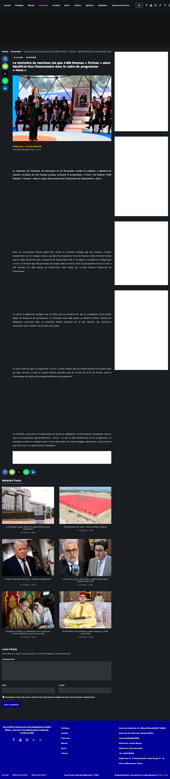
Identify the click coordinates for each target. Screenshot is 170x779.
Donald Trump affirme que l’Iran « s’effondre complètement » (28, 580)
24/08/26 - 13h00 (86, 637)
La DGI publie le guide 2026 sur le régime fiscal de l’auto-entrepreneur (28, 528)
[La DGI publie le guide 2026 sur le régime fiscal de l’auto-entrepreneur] (28, 505)
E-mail (62, 685)
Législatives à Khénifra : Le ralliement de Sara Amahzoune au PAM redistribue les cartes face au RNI (28, 632)
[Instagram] (155, 5)
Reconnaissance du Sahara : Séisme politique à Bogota (85, 526)
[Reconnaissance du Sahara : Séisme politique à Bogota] (85, 505)
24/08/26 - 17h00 (86, 530)
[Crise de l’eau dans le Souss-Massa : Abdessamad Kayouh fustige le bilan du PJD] (85, 557)
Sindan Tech (162, 775)
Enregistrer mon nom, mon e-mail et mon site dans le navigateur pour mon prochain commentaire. (50, 697)
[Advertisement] (62, 457)
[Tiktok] (160, 5)
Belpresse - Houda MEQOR (27, 146)
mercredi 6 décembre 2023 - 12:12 (27, 149)
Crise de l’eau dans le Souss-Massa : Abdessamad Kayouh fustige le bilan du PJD (85, 580)
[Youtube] (151, 5)
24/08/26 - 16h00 (29, 584)
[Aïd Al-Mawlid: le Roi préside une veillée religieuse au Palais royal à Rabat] (85, 609)
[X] (165, 5)
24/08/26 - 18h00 (29, 532)
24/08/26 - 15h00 (86, 584)
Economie (31, 57)
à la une (18, 57)
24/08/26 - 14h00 (29, 637)
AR (139, 5)
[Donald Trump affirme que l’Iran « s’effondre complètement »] (28, 557)
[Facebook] (146, 5)
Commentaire (9, 659)
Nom (5, 685)
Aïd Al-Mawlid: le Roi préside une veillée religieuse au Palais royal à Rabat (85, 632)
